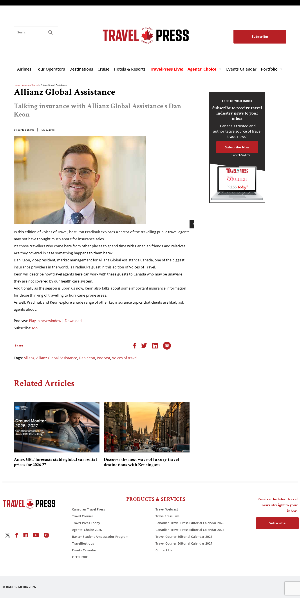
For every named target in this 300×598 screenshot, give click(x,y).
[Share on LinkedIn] (155, 345)
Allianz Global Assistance (56, 358)
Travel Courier (82, 516)
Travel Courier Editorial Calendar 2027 (183, 543)
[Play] (195, 224)
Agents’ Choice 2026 (87, 530)
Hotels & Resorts (130, 69)
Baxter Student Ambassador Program (100, 536)
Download (73, 320)
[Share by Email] (167, 345)
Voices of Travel (30, 84)
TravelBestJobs (83, 543)
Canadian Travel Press (88, 509)
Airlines (24, 69)
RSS (35, 328)
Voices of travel (124, 358)
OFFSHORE (80, 557)
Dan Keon (87, 358)
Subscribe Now (237, 147)
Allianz (29, 358)
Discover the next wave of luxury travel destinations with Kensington (141, 462)
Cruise (103, 69)
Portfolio (269, 69)
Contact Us (163, 550)
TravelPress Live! (167, 516)
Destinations (81, 69)
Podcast (103, 358)
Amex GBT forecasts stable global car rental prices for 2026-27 (55, 462)
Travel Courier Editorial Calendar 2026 (183, 536)
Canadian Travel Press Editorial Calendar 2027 (189, 530)
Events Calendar (241, 69)
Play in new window (45, 320)
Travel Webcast (166, 509)
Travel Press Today (86, 523)
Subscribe (260, 36)
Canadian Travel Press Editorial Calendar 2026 (189, 523)
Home (17, 84)
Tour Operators (50, 69)
